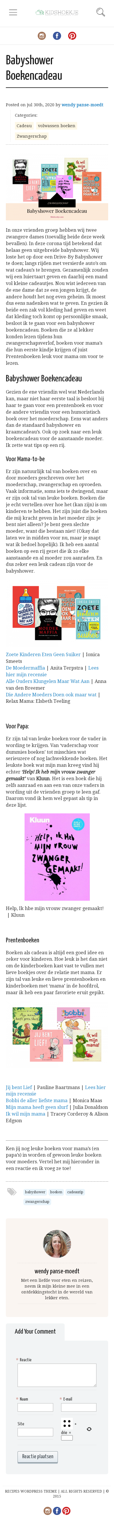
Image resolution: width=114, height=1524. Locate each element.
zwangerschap (37, 1202)
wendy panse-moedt (82, 104)
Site (21, 1424)
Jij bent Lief (19, 1087)
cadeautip (75, 1192)
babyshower (35, 1192)
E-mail (66, 1399)
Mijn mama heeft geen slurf (37, 1107)
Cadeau (24, 125)
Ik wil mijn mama (25, 1114)
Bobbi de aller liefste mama (37, 1100)
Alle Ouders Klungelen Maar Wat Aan (47, 681)
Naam (23, 1399)
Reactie (25, 1360)
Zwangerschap (32, 136)
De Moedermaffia (25, 668)
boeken (56, 1192)
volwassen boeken (56, 125)
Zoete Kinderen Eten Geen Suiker (43, 654)
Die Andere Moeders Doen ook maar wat (51, 695)
